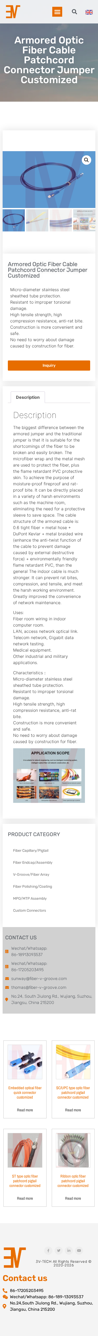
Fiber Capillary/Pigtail (30, 850)
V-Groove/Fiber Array (31, 874)
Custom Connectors (29, 910)
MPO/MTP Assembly (30, 898)
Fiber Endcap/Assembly (33, 862)
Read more (25, 1110)
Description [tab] (28, 397)
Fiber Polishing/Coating (32, 886)
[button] (57, 12)
